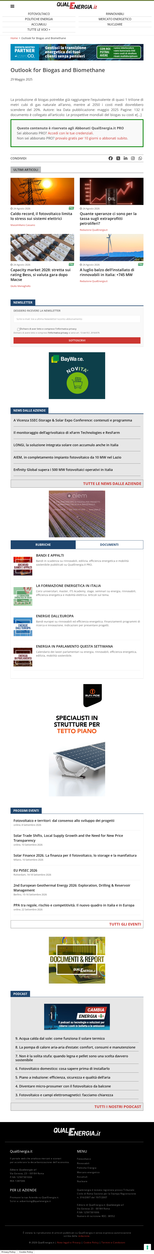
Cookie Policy (91, 1242)
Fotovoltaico (84, 1158)
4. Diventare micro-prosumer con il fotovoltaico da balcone (63, 1086)
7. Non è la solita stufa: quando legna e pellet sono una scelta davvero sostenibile (71, 1058)
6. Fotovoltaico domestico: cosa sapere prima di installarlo (62, 1068)
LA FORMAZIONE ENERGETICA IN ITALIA (68, 586)
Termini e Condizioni (113, 1242)
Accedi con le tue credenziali (70, 133)
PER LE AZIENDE (23, 1190)
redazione (84, 1236)
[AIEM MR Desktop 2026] (77, 513)
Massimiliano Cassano (23, 225)
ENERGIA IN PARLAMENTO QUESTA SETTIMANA (74, 646)
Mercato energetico (88, 1172)
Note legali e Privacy (69, 1242)
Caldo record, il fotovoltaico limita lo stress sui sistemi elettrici (41, 216)
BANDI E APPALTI (50, 555)
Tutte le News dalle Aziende (112, 483)
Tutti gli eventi (125, 924)
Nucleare (114, 24)
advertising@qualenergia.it (35, 1201)
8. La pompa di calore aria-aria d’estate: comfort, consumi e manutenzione (75, 1047)
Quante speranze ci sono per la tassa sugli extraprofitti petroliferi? (108, 218)
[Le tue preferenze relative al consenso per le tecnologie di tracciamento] (147, 1247)
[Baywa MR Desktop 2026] (77, 375)
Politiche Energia (86, 1167)
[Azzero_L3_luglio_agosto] (77, 52)
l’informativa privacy (58, 332)
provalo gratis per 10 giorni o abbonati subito (91, 138)
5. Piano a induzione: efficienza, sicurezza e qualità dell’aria (62, 1077)
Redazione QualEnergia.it (94, 230)
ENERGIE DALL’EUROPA (55, 616)
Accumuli (82, 1176)
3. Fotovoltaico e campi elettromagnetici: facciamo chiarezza (64, 1095)
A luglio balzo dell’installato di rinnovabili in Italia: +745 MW (107, 272)
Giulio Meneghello (21, 286)
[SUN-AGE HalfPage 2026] (77, 740)
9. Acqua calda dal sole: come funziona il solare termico (60, 1038)
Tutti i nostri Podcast (117, 1106)
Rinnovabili (83, 1163)
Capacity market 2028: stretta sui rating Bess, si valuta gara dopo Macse (41, 274)
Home (14, 38)
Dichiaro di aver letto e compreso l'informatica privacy (48, 328)
